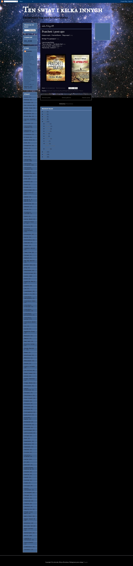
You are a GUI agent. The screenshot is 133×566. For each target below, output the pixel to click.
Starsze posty (86, 97)
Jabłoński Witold (29, 248)
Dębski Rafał (28, 140)
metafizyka (27, 355)
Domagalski (27, 145)
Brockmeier (27, 113)
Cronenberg (27, 134)
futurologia (28, 190)
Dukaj (26, 148)
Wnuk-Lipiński (28, 528)
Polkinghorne (28, 412)
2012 (45, 154)
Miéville (27, 358)
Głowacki (26, 206)
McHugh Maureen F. (68, 90)
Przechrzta (27, 424)
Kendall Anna (28, 265)
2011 (45, 157)
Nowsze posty (46, 97)
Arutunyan (27, 102)
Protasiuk (27, 421)
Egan (25, 153)
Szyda (26, 482)
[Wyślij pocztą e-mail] (69, 88)
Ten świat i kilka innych (63, 10)
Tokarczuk (27, 501)
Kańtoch (26, 258)
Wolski (26, 535)
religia (26, 435)
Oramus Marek (28, 383)
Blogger (85, 562)
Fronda (26, 187)
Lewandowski (28, 291)
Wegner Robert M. (29, 519)
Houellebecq (28, 240)
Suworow (26, 474)
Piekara (26, 401)
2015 (45, 119)
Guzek (26, 216)
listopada (48, 126)
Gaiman (26, 197)
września (47, 128)
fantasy (26, 176)
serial (26, 459)
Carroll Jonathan (29, 119)
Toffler (26, 498)
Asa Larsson (28, 105)
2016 (45, 116)
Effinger (27, 151)
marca (47, 141)
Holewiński (27, 234)
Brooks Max (27, 116)
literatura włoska (30, 322)
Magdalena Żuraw (29, 331)
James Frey (27, 252)
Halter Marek (28, 219)
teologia (27, 485)
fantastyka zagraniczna (53, 90)
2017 (45, 114)
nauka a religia (29, 366)
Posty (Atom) (69, 103)
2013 (45, 152)
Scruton (26, 452)
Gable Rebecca (28, 192)
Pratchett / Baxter (78, 90)
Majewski (27, 335)
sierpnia (47, 131)
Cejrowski (27, 123)
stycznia (47, 149)
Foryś (26, 184)
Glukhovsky (27, 203)
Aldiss (26, 97)
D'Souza (26, 137)
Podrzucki (27, 406)
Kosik (26, 278)
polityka (27, 409)
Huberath (27, 242)
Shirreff (27, 464)
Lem (25, 288)
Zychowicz (27, 549)
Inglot (26, 245)
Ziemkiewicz (28, 546)
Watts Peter (28, 516)
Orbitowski (27, 385)
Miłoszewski (27, 360)
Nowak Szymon (28, 373)
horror (26, 237)
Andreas (26, 99)
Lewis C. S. (28, 294)
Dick (25, 142)
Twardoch (27, 506)
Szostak (26, 480)
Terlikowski (28, 492)
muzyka (26, 363)
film (61, 90)
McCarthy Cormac (29, 344)
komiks (26, 276)
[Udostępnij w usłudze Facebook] (75, 88)
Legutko (26, 285)
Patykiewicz (28, 395)
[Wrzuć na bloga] (71, 88)
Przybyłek (27, 427)
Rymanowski (27, 441)
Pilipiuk (27, 403)
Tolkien (26, 503)
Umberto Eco (28, 509)
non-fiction (28, 370)
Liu (25, 326)
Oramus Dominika (29, 378)
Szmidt (26, 477)
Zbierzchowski (28, 542)
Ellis (26, 156)
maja (46, 136)
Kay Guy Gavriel (29, 260)
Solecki (26, 471)
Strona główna (66, 97)
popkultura (27, 415)
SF (25, 462)
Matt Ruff (27, 341)
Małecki (26, 338)
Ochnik (26, 376)
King (25, 267)
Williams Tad (28, 526)
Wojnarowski (28, 532)
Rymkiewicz (27, 444)
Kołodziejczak (28, 273)
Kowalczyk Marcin (29, 281)
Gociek (26, 209)
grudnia (47, 123)
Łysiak (26, 329)
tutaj (71, 35)
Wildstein (27, 523)
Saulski (26, 449)
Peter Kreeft (28, 398)
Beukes (26, 111)
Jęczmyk (26, 255)
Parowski (27, 392)
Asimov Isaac (28, 108)
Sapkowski (27, 446)
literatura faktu (29, 301)
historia (27, 226)
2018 (45, 111)
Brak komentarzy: (61, 88)
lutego (47, 143)
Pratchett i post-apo (53, 31)
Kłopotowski (27, 270)
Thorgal (26, 495)
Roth (25, 438)
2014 (45, 121)
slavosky (29, 51)
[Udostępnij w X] (73, 88)
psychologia (28, 430)
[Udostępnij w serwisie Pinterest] (77, 88)
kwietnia (47, 138)
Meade (26, 352)
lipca (46, 133)
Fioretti (27, 181)
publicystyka (28, 433)
